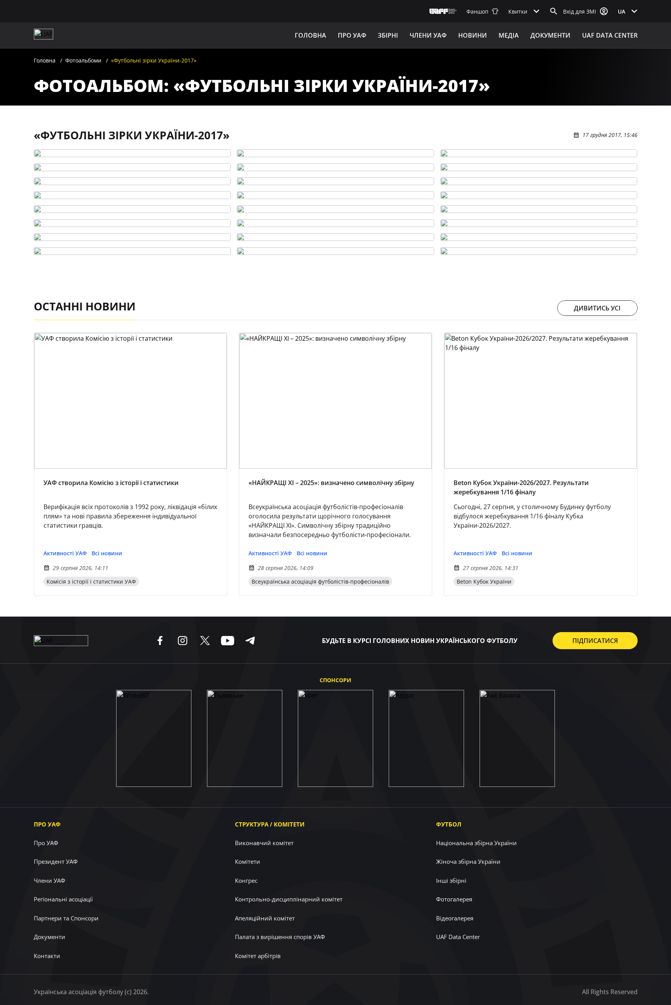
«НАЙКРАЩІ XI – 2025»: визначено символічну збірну (331, 482)
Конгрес (246, 880)
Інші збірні (451, 880)
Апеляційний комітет (265, 918)
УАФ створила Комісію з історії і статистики (111, 482)
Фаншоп (477, 11)
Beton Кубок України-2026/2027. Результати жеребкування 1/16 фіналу (521, 487)
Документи (550, 35)
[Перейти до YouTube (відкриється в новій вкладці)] (227, 640)
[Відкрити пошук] (553, 11)
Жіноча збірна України (468, 861)
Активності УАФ (65, 553)
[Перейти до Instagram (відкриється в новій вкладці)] (182, 640)
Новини (472, 35)
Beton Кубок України (484, 581)
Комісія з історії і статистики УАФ (91, 581)
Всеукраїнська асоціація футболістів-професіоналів (320, 581)
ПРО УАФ (352, 35)
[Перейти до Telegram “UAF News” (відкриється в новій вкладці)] (250, 640)
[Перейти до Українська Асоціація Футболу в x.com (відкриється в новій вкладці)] (205, 640)
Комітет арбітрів (258, 956)
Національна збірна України (476, 843)
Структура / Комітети (269, 824)
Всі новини (107, 553)
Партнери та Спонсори (66, 918)
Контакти (47, 956)
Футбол (448, 824)
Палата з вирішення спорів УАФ (280, 937)
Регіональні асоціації (63, 899)
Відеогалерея (454, 918)
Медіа (509, 35)
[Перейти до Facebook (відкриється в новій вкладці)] (160, 640)
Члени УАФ (428, 35)
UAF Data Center (610, 35)
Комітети (247, 861)
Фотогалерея (454, 899)
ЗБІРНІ (388, 35)
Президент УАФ (56, 861)
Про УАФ (47, 824)
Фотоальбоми (83, 60)
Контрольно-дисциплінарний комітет (288, 899)
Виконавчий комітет (264, 843)
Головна (310, 35)
